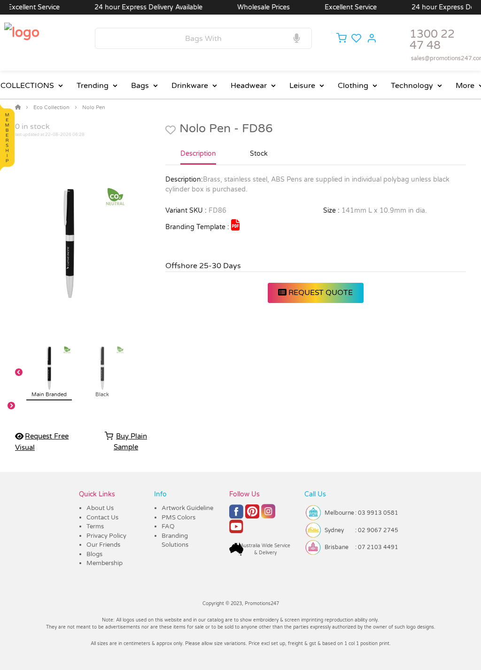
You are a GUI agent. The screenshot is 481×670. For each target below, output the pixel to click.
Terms (95, 526)
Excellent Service (343, 7)
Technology (412, 85)
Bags (140, 85)
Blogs (94, 554)
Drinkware (189, 85)
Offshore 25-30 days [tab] (203, 266)
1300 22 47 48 (432, 39)
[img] (235, 225)
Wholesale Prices (255, 7)
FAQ (168, 526)
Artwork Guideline (187, 508)
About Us (100, 508)
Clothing (353, 85)
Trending (93, 85)
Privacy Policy (106, 536)
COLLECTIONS (27, 85)
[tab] (198, 157)
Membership (104, 563)
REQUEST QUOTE (320, 292)
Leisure (302, 85)
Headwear (249, 85)
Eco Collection (51, 107)
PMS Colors (178, 517)
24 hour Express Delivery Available (140, 7)
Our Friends (103, 545)
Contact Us (102, 517)
